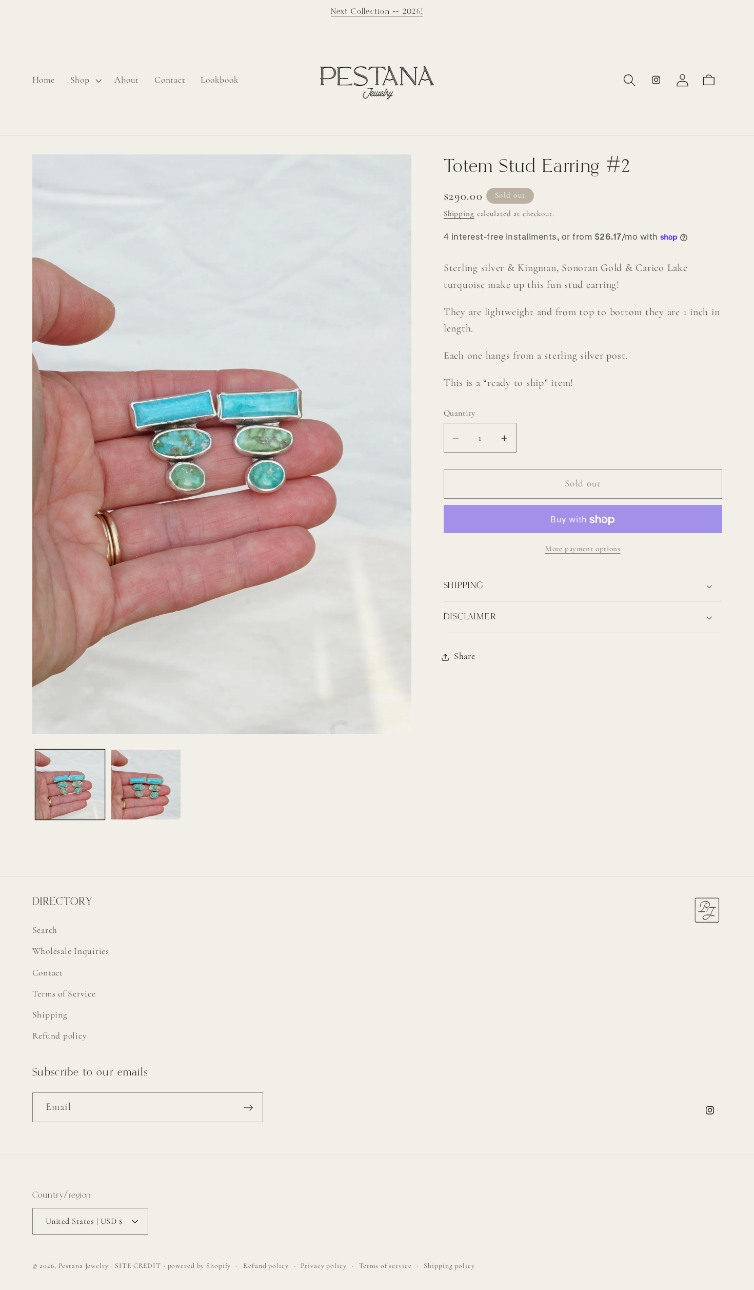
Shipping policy (449, 1265)
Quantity (459, 413)
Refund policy (59, 1035)
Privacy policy (323, 1265)
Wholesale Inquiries (70, 951)
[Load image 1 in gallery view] (70, 784)
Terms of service (385, 1265)
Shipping (459, 214)
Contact (47, 972)
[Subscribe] (248, 1107)
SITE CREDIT (138, 1265)
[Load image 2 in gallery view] (146, 784)
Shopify (218, 1265)
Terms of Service (64, 993)
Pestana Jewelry (83, 1265)
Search (45, 930)
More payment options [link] (583, 549)
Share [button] (464, 656)
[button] (85, 80)
